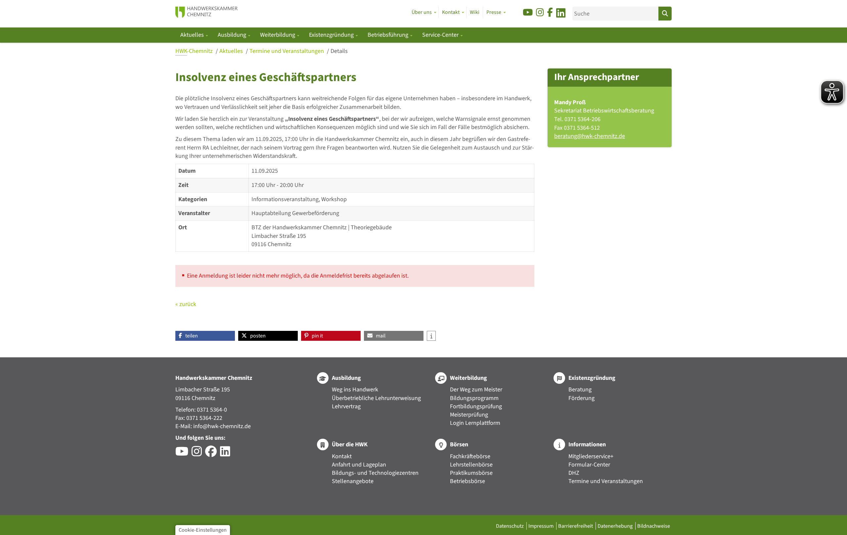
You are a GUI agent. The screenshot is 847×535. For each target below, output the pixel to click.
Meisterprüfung (469, 415)
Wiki (474, 12)
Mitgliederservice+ (590, 456)
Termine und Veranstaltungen (287, 51)
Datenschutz (510, 526)
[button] (205, 336)
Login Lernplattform (475, 423)
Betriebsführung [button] (389, 35)
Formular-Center (589, 465)
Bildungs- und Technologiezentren (375, 473)
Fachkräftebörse (470, 456)
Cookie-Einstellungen (203, 530)
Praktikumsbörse (471, 473)
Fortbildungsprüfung (476, 406)
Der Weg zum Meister (476, 389)
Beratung (580, 389)
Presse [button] (493, 12)
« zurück (185, 304)
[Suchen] (665, 14)
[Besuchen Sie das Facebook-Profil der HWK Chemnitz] (212, 454)
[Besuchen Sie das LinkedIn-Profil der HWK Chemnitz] (227, 454)
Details (339, 51)
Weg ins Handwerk (355, 389)
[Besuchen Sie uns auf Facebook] (550, 12)
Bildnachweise (653, 526)
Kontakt (342, 456)
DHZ (573, 473)
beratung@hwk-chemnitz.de (589, 136)
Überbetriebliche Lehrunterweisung (376, 398)
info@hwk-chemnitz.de (222, 426)
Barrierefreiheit (576, 526)
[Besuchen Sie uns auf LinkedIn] (560, 14)
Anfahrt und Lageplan (359, 465)
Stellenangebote (353, 481)
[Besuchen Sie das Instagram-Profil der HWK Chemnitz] (198, 454)
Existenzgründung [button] (332, 35)
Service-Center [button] (441, 35)
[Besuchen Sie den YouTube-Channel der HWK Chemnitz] (183, 454)
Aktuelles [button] (192, 35)
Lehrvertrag (346, 406)
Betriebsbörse (467, 481)
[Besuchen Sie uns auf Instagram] (540, 12)
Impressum (541, 526)
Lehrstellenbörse (471, 465)
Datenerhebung (616, 526)
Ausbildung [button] (232, 35)
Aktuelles (231, 51)
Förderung (581, 398)
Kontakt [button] (451, 12)
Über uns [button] (422, 12)
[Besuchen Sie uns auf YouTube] (528, 12)
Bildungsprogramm (474, 398)
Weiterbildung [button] (278, 35)
